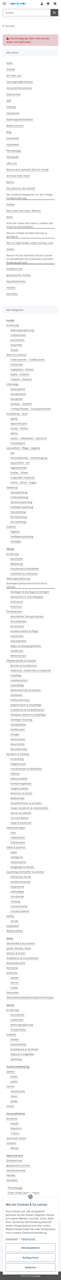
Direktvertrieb (14, 268)
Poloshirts (16, 1128)
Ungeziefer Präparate (23, 477)
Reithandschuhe (15, 963)
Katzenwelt (12, 144)
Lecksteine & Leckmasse (24, 573)
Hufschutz (16, 606)
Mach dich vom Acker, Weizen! (23, 210)
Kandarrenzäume (20, 881)
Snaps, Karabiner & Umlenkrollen (29, 808)
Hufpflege (16, 675)
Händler (11, 287)
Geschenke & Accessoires (20, 943)
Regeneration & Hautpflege (26, 704)
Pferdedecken (14, 611)
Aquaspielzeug (19, 492)
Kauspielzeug (18, 511)
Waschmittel (18, 744)
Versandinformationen (19, 88)
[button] (42, 3)
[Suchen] (54, 12)
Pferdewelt (12, 157)
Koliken (10, 204)
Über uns (11, 163)
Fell (12, 453)
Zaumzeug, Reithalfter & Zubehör (25, 871)
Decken (15, 1039)
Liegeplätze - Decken (22, 369)
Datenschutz (28, 1238)
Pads (13, 832)
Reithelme (12, 967)
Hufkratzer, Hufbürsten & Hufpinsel (31, 670)
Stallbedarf (12, 925)
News (9, 63)
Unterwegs (12, 384)
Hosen (14, 1076)
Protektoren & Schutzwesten (22, 958)
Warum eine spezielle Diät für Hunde (27, 169)
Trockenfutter (18, 335)
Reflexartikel (17, 798)
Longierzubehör (19, 788)
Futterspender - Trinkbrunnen (28, 359)
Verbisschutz (18, 739)
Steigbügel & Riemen (22, 867)
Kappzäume (17, 886)
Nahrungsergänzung (22, 330)
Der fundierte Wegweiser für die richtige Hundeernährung (29, 196)
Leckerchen (17, 1019)
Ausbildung (17, 758)
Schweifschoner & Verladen (26, 803)
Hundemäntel (18, 394)
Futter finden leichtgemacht (23, 1192)
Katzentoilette (18, 1044)
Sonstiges (16, 541)
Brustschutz (17, 626)
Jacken (14, 1081)
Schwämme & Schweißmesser (27, 709)
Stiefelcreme (18, 729)
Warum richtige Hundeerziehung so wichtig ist (26, 234)
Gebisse (15, 773)
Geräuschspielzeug (21, 502)
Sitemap (11, 106)
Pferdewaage (13, 150)
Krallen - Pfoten (19, 472)
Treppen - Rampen (21, 379)
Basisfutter (17, 558)
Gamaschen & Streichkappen (27, 596)
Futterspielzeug (19, 497)
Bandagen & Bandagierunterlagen (30, 591)
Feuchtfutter (18, 340)
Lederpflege (17, 685)
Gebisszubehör (19, 778)
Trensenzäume (19, 906)
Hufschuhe (17, 601)
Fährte (14, 433)
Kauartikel (16, 344)
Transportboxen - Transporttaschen (31, 408)
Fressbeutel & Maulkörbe (25, 568)
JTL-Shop (36, 1275)
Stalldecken (17, 650)
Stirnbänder (17, 896)
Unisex (10, 1106)
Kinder (14, 987)
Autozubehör (18, 389)
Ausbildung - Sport (17, 413)
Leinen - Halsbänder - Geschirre (29, 438)
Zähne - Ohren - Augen (24, 482)
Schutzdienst (18, 443)
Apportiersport (19, 423)
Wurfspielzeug (19, 516)
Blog (8, 131)
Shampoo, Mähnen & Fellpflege (28, 714)
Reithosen (12, 972)
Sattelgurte (17, 857)
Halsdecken (17, 636)
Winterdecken (18, 655)
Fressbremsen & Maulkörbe (26, 768)
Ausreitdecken (19, 621)
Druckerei (11, 1118)
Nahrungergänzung (22, 1024)
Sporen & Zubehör (21, 812)
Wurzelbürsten (19, 749)
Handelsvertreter (16, 281)
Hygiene (15, 531)
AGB (8, 100)
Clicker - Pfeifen (19, 428)
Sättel (14, 852)
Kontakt (10, 69)
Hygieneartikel (19, 467)
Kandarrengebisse (21, 783)
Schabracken (18, 842)
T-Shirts (15, 1133)
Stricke (14, 921)
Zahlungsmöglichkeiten (19, 81)
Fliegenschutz (18, 763)
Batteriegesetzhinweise (19, 119)
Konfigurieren (30, 1257)
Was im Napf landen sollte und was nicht (29, 242)
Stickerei (11, 1143)
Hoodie (14, 1123)
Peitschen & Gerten (21, 793)
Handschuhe (18, 1091)
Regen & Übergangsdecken (26, 645)
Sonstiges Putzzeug (21, 719)
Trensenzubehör (20, 911)
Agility (14, 418)
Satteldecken (18, 837)
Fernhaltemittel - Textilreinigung (29, 457)
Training (15, 901)
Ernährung (12, 325)
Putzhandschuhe (20, 699)
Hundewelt (12, 138)
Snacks (14, 349)
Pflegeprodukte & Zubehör (21, 660)
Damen (15, 977)
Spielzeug (11, 487)
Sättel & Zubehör (16, 847)
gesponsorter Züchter (18, 275)
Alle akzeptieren (30, 1247)
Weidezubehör (14, 930)
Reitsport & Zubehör (17, 754)
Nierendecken (18, 641)
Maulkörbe (17, 398)
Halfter (10, 916)
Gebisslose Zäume (21, 876)
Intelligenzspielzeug (22, 507)
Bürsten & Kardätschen (24, 665)
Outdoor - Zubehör (21, 403)
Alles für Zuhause (16, 354)
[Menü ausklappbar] (4, 2)
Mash (9, 217)
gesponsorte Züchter (18, 1165)
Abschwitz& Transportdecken (27, 616)
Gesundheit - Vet (20, 462)
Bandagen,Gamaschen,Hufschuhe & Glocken (26, 585)
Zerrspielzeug (18, 521)
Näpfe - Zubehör (20, 374)
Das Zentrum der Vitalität (20, 188)
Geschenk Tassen (16, 1138)
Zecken (10, 249)
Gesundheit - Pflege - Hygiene (23, 448)
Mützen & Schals (15, 953)
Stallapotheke (18, 724)
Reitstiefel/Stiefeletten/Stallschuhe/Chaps (30, 997)
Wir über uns (13, 75)
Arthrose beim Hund (18, 175)
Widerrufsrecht (15, 125)
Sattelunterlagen (15, 827)
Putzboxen (16, 695)
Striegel (15, 734)
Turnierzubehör (19, 817)
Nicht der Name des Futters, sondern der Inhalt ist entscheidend (29, 225)
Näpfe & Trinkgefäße (22, 1054)
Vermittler (12, 293)
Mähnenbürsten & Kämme (26, 690)
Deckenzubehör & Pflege (24, 631)
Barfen (10, 182)
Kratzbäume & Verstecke (24, 1049)
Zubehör (11, 526)
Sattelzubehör (18, 862)
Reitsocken (12, 992)
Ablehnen (30, 1267)
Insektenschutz (19, 680)
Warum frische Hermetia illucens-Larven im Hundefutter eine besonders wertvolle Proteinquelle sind (29, 259)
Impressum (12, 1238)
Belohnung (17, 563)
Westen (15, 1148)
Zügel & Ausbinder (21, 822)
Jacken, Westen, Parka (18, 948)
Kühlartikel (17, 364)
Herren (14, 982)
